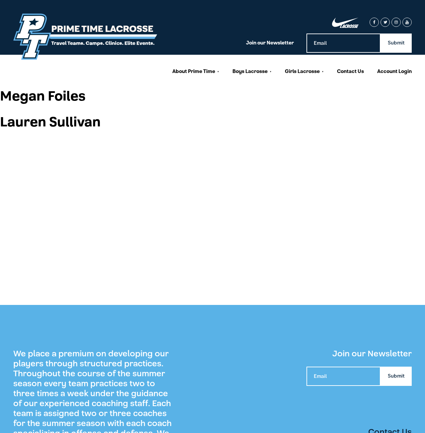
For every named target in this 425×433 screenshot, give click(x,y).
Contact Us (350, 71)
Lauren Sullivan (50, 122)
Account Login (394, 71)
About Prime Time (193, 71)
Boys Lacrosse (250, 71)
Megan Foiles (43, 96)
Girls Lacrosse (302, 71)
